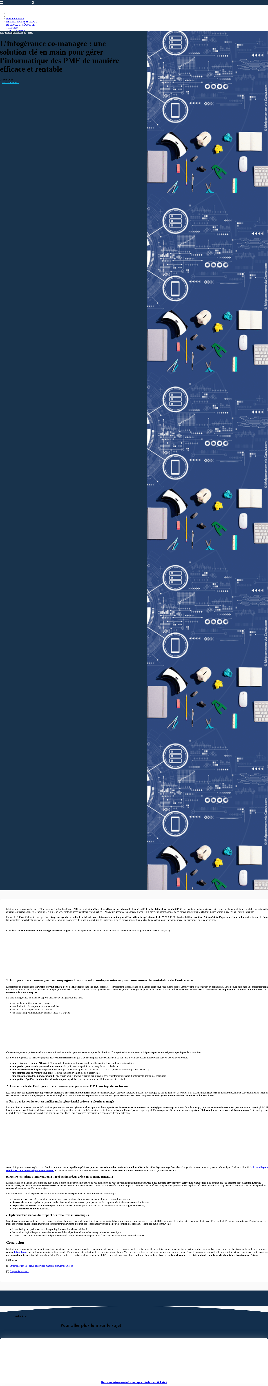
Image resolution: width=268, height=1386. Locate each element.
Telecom (12, 27)
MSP (30, 32)
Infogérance (15, 18)
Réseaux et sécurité (20, 24)
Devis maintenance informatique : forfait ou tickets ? (134, 1382)
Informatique (19, 32)
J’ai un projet (15, 30)
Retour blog (10, 82)
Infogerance (6, 32)
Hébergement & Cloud (21, 21)
